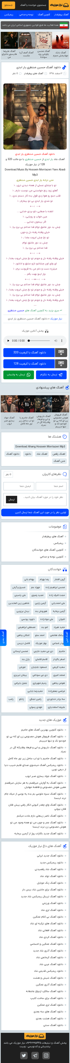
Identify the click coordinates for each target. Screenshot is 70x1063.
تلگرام (35, 1055)
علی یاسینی (20, 595)
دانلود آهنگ (12, 454)
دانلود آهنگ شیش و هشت (48, 978)
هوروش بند (41, 611)
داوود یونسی (28, 619)
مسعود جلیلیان (39, 667)
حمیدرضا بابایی (35, 691)
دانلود (28, 454)
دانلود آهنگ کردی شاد (51, 937)
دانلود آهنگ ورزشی (52, 903)
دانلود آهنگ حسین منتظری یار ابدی (38, 67)
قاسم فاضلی (41, 659)
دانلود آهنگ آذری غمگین (49, 984)
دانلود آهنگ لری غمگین (50, 1005)
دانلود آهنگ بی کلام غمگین (48, 917)
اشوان (62, 619)
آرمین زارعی (40, 603)
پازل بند (26, 659)
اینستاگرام (46, 1055)
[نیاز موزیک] (59, 5)
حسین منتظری (16, 310)
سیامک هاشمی (57, 635)
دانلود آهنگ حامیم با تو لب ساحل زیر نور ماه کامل (35, 758)
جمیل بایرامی (20, 683)
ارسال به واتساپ (16, 374)
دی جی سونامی (40, 675)
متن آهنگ (59, 461)
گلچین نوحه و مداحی (51, 557)
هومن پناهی (58, 683)
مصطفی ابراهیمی (26, 627)
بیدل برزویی (22, 611)
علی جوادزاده (46, 619)
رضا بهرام (44, 579)
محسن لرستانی (20, 651)
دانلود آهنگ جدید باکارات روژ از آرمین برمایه (38, 833)
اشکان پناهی (23, 635)
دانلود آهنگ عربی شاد (51, 964)
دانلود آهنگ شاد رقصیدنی (49, 869)
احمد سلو (39, 635)
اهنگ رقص (59, 454)
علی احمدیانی (58, 603)
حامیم (62, 651)
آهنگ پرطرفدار (61, 14)
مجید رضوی (37, 595)
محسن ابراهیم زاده (55, 587)
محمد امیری (59, 675)
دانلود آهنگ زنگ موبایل (50, 883)
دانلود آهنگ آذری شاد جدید (48, 951)
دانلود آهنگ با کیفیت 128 (29, 364)
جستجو (8, 5)
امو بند (44, 627)
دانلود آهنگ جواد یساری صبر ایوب (44, 776)
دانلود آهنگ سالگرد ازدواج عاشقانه (44, 991)
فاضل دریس (23, 643)
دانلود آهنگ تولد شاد (51, 876)
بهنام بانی (29, 579)
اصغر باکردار (59, 659)
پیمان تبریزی (20, 675)
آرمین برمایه (59, 611)
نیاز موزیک (56, 319)
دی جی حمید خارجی (43, 651)
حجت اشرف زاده (57, 595)
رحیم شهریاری (39, 683)
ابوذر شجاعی (58, 643)
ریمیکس (8, 14)
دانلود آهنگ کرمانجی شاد (49, 957)
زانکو (21, 699)
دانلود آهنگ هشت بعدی (49, 1018)
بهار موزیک (41, 643)
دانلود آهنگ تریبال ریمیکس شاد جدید (42, 896)
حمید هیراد (59, 627)
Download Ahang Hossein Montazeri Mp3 (40, 447)
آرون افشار (60, 579)
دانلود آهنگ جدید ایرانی (50, 856)
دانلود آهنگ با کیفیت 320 (29, 352)
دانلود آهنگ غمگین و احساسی (46, 944)
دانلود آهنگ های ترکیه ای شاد (46, 923)
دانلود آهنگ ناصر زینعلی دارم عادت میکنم (40, 816)
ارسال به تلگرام (48, 374)
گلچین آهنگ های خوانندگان (47, 550)
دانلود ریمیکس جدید (51, 862)
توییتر (24, 1055)
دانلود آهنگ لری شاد (52, 910)
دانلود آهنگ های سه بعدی (48, 1011)
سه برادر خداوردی (56, 699)
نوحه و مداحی (26, 14)
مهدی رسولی (35, 707)
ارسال (12, 499)
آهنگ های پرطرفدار (33, 73)
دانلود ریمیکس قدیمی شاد (48, 971)
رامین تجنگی (35, 699)
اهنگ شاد (42, 454)
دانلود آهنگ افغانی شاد (50, 930)
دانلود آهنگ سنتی (53, 1025)
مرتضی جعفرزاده (56, 691)
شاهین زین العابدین (18, 603)
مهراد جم (35, 587)
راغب (11, 699)
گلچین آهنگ (44, 14)
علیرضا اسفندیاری (56, 707)
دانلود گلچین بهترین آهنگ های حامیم (42, 730)
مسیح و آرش (18, 587)
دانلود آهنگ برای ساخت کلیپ (46, 998)
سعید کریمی (58, 667)
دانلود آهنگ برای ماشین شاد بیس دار (42, 889)
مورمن (22, 667)
